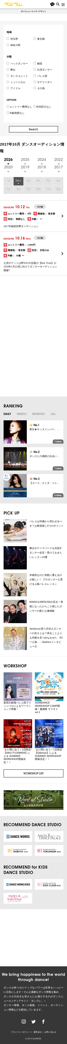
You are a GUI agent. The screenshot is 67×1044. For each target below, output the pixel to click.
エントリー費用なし (21, 106)
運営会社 (37, 1032)
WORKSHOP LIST (33, 773)
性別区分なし (43, 106)
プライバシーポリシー (21, 1032)
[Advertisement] (33, 314)
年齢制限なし (17, 113)
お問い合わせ (50, 1032)
